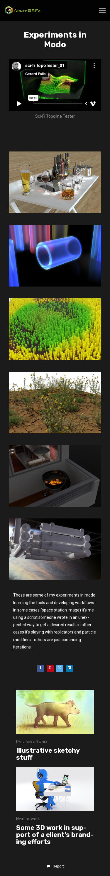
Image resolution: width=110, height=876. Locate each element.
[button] (55, 866)
